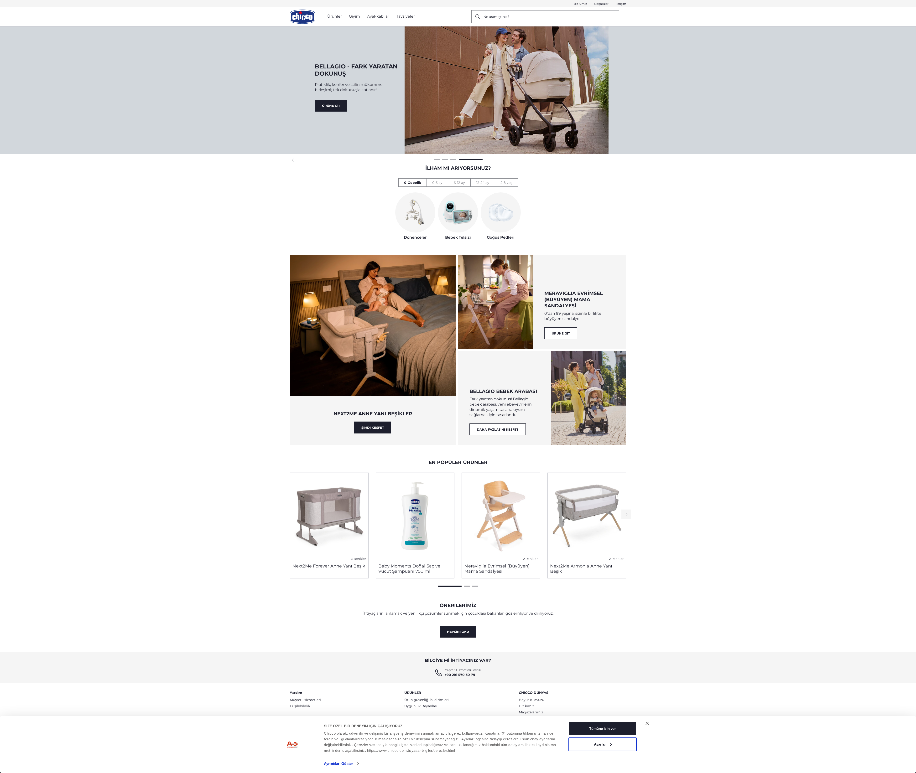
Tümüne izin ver (602, 729)
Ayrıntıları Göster (338, 764)
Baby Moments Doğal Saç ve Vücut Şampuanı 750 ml (409, 568)
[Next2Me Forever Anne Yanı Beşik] (329, 516)
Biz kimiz (526, 706)
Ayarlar (600, 744)
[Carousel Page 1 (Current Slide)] (450, 586)
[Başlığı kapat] (647, 723)
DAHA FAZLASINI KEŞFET (497, 429)
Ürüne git (561, 333)
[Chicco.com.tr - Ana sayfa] (302, 17)
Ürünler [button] (334, 16)
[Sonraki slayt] (626, 514)
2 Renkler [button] (530, 559)
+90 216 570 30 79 (460, 675)
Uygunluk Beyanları (420, 706)
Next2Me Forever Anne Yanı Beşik (328, 566)
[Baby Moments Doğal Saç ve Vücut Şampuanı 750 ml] (415, 516)
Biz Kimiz (580, 3)
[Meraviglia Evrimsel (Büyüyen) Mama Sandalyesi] (501, 516)
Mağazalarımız (531, 712)
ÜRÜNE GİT (331, 106)
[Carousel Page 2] (467, 586)
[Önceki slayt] (293, 160)
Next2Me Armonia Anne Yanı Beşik (581, 568)
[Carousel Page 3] (475, 586)
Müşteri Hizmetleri (305, 700)
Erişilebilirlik (300, 706)
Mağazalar (601, 3)
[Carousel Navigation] (458, 160)
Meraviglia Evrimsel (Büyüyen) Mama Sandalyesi (497, 568)
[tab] (412, 182)
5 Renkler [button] (358, 559)
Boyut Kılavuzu (531, 700)
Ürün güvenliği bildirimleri (426, 700)
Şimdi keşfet (372, 427)
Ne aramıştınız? (496, 17)
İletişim (621, 3)
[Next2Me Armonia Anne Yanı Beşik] (587, 516)
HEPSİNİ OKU (458, 632)
